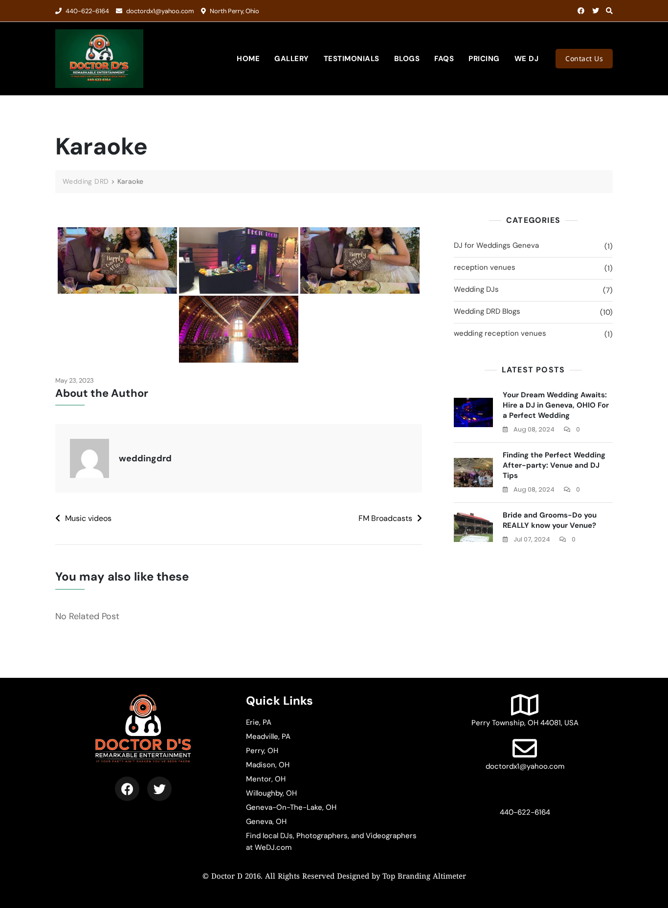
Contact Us (584, 58)
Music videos (88, 518)
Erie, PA (258, 722)
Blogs (407, 59)
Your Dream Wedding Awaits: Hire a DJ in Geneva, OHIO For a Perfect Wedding (556, 405)
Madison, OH (267, 765)
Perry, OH (262, 751)
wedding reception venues (500, 333)
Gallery (291, 59)
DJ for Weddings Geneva (496, 245)
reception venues (484, 267)
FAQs (444, 59)
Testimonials (351, 59)
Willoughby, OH (271, 793)
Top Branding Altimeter (424, 877)
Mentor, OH (266, 779)
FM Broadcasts (385, 518)
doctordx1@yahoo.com (159, 11)
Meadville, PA (268, 736)
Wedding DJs (476, 289)
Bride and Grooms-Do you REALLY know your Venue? (550, 520)
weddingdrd (145, 458)
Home (248, 59)
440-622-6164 (86, 11)
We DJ (526, 59)
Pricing (484, 59)
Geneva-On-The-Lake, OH (291, 807)
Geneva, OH (266, 821)
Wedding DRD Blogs (487, 311)
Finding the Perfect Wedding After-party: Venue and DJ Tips (554, 465)
